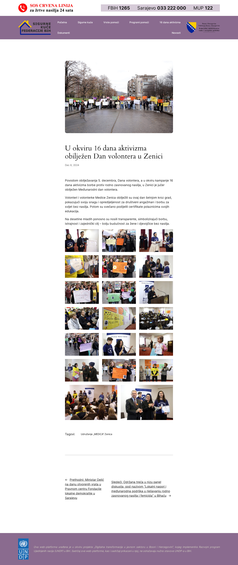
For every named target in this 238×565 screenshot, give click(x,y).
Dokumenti (63, 32)
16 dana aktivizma (170, 22)
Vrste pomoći (111, 22)
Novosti (176, 32)
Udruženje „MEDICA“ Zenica (96, 434)
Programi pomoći (139, 22)
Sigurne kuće (85, 22)
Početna (62, 22)
